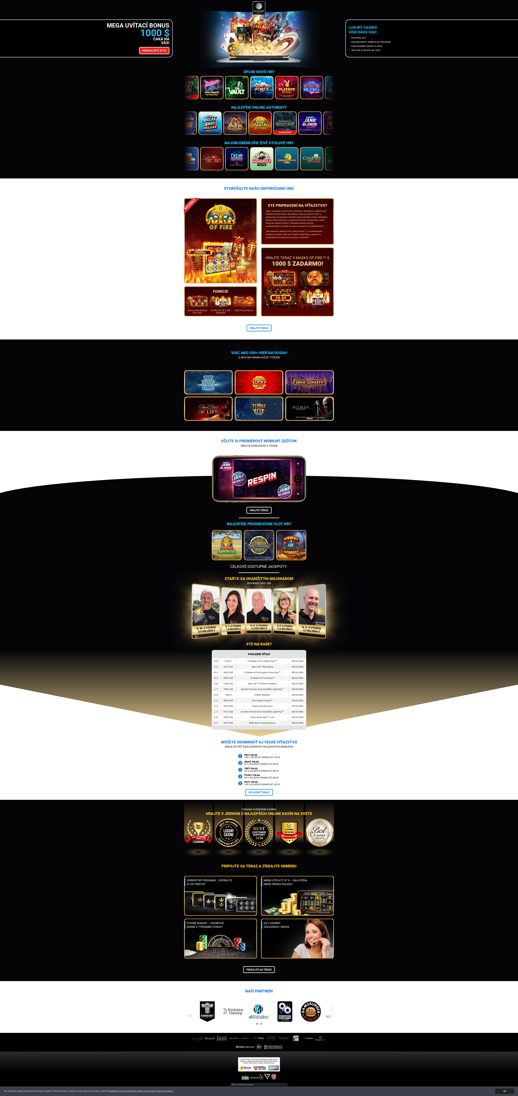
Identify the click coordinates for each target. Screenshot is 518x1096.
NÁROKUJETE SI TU (154, 50)
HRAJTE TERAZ (259, 328)
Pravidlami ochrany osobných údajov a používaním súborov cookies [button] (140, 1091)
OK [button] (504, 1091)
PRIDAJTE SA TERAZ (259, 969)
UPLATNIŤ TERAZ (259, 792)
